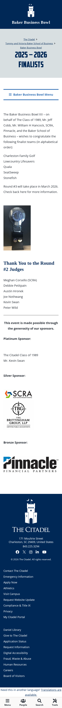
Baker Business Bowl (31, 22)
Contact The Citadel (15, 571)
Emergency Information (18, 576)
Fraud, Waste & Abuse (17, 658)
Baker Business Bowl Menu (33, 94)
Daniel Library (12, 630)
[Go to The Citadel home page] (31, 10)
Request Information (16, 647)
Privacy (7, 611)
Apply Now (10, 582)
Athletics (8, 588)
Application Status (14, 641)
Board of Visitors (14, 676)
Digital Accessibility (15, 653)
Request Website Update (19, 600)
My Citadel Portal (14, 617)
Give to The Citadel (15, 635)
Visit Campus (11, 594)
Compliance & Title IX (16, 605)
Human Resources (15, 664)
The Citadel (25, 559)
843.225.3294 (31, 546)
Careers (8, 670)
